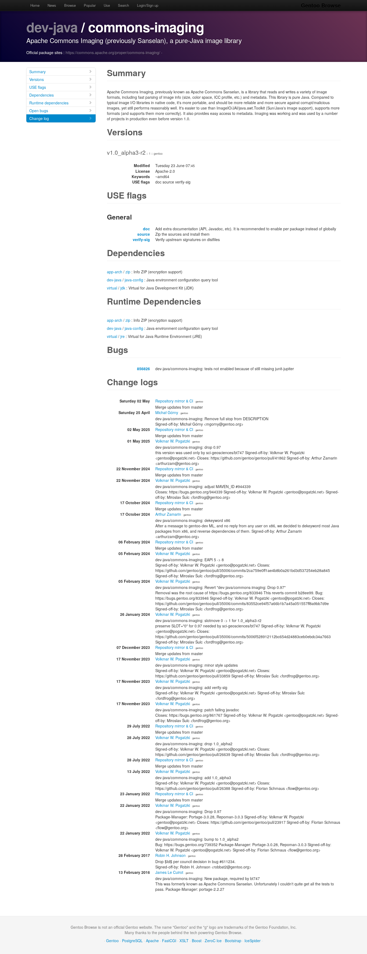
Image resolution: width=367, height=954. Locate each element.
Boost (197, 940)
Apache (152, 940)
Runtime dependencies (49, 102)
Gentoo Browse (321, 5)
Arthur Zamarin (168, 514)
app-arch (114, 271)
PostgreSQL (132, 940)
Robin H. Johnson (170, 855)
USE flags (37, 87)
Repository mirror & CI (174, 401)
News (52, 5)
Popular (90, 5)
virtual (112, 288)
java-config (134, 279)
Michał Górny (166, 412)
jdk (122, 288)
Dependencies (41, 95)
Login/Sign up (147, 5)
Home (34, 5)
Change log (39, 118)
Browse (70, 5)
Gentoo (112, 940)
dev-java (52, 26)
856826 (143, 368)
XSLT (184, 940)
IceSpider (252, 940)
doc (146, 228)
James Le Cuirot (169, 872)
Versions (36, 79)
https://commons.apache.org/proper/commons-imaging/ (113, 52)
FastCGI (169, 940)
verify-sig (141, 239)
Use (107, 5)
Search (123, 5)
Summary (37, 71)
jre (122, 336)
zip (127, 271)
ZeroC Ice (213, 940)
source (143, 234)
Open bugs (38, 110)
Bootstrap (233, 940)
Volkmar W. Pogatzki (172, 441)
